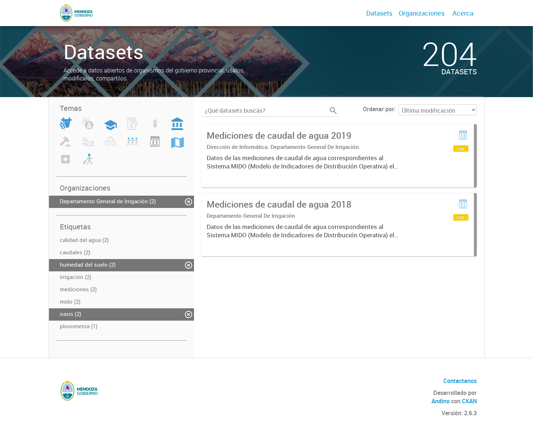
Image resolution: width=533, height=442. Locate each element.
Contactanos (460, 381)
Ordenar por (378, 109)
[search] (333, 110)
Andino (440, 401)
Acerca (463, 13)
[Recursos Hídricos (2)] (155, 146)
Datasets (379, 13)
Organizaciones (422, 13)
